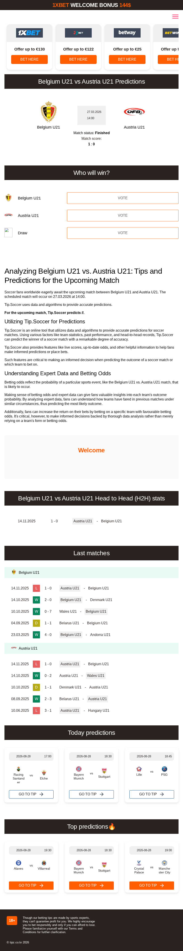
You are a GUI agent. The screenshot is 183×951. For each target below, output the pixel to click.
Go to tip (27, 794)
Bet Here (29, 59)
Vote (123, 198)
